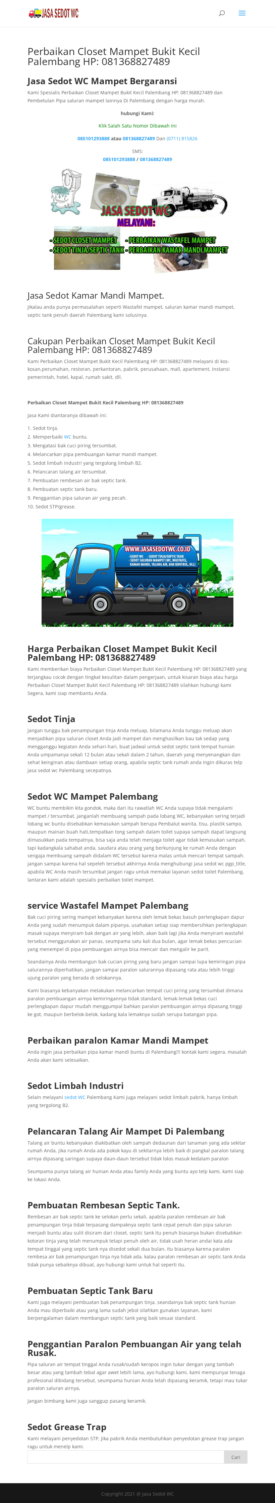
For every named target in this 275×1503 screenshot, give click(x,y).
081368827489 (139, 138)
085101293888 (93, 138)
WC (67, 437)
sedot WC (75, 1097)
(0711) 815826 (182, 138)
